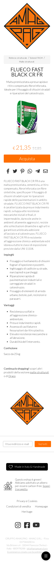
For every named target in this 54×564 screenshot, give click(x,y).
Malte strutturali (26, 61)
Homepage (41, 506)
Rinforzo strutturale (18, 58)
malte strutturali (39, 372)
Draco (12, 376)
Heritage (27, 511)
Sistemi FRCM (36, 58)
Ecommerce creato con (27, 551)
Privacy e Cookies (27, 501)
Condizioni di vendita (18, 506)
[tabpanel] (27, 118)
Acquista (27, 158)
